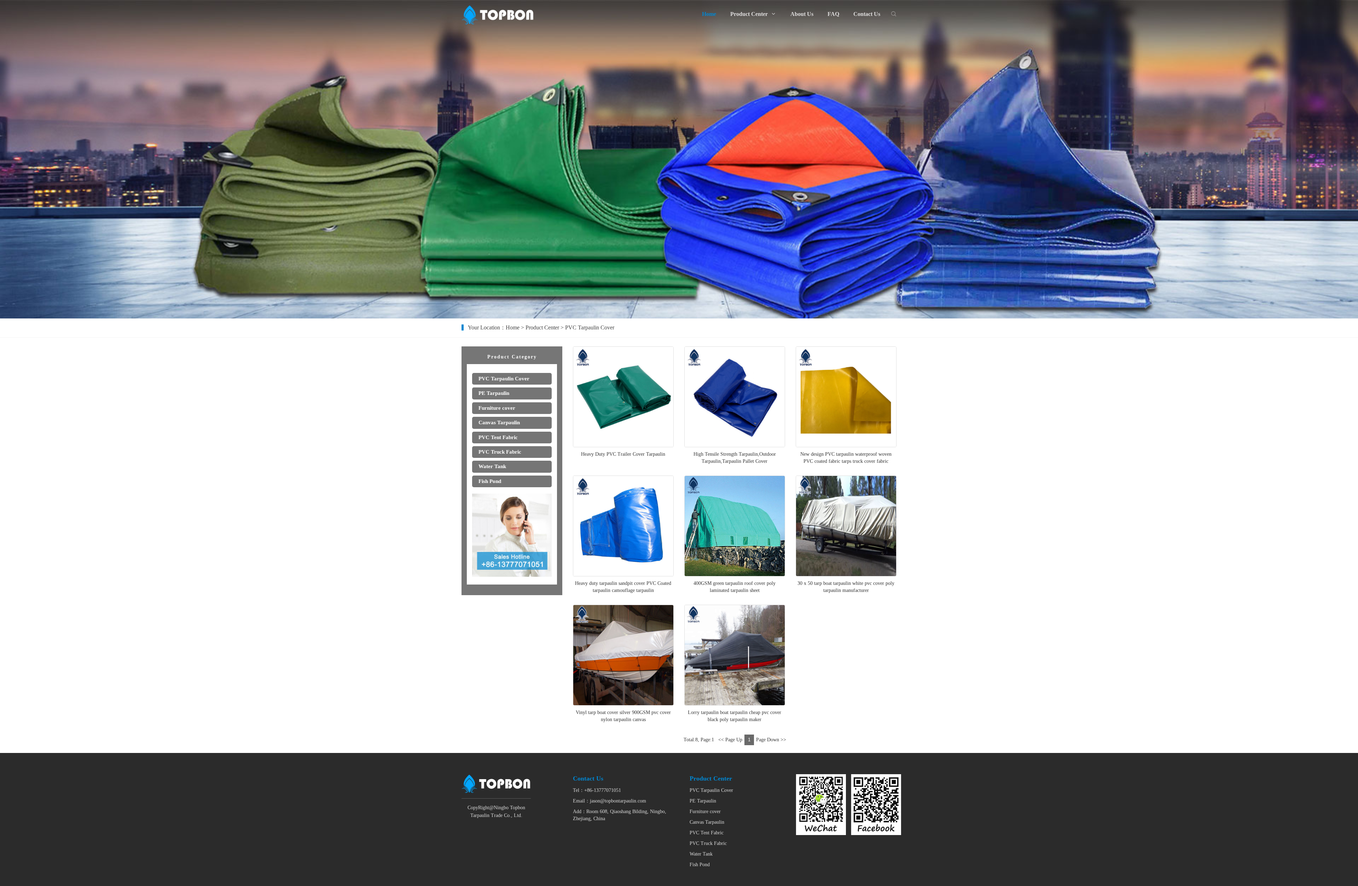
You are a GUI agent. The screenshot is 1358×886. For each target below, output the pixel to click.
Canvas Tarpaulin (707, 822)
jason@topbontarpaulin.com (618, 801)
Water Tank (701, 854)
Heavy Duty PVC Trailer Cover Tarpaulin (623, 454)
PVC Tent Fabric (707, 832)
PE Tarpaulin (703, 801)
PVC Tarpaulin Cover (711, 790)
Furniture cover (705, 811)
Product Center (542, 327)
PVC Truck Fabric (708, 843)
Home (513, 327)
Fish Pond (700, 864)
